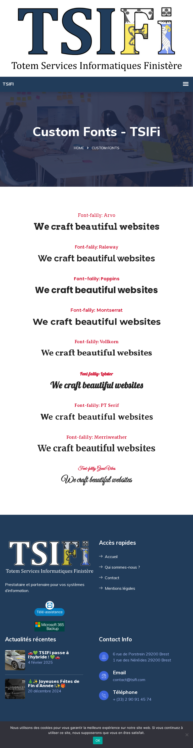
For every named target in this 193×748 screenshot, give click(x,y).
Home (79, 148)
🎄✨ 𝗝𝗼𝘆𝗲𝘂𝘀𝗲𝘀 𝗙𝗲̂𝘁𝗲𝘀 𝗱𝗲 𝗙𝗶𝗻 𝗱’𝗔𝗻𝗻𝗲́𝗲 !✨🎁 (53, 683)
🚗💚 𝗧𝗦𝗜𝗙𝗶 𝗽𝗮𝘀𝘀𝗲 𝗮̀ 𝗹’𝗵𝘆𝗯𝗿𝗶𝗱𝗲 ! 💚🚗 (48, 654)
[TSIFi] (96, 37)
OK (97, 740)
